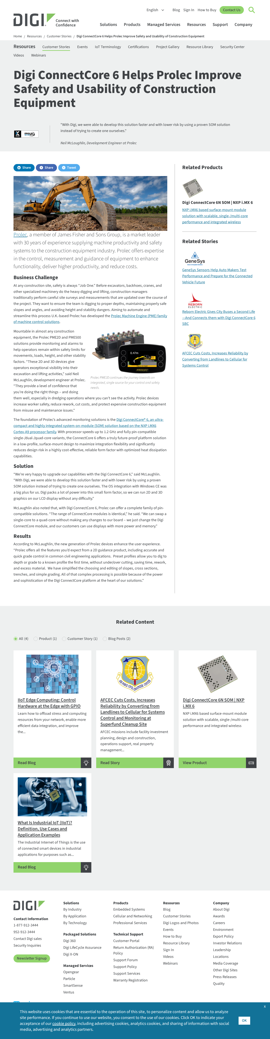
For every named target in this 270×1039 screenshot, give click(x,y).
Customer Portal (126, 940)
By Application (74, 916)
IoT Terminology (108, 47)
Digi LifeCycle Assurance (82, 947)
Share (26, 167)
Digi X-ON (70, 954)
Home (18, 36)
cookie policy (63, 1024)
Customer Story (82, 638)
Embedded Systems (129, 909)
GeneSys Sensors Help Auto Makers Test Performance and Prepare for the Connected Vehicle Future (217, 276)
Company (243, 24)
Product (48, 638)
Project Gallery (167, 47)
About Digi (221, 909)
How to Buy (207, 10)
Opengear (71, 972)
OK (244, 1020)
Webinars (38, 55)
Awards (219, 916)
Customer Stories (59, 36)
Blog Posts (119, 638)
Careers (219, 923)
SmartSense (73, 985)
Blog (176, 10)
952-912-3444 (24, 932)
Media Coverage (225, 963)
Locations (221, 956)
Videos (19, 55)
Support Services (126, 973)
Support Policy (125, 966)
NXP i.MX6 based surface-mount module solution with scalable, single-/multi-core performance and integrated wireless (215, 216)
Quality (218, 983)
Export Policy (223, 936)
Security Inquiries (27, 945)
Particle (69, 978)
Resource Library (199, 47)
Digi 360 (69, 940)
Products (132, 24)
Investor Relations (227, 943)
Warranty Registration (130, 980)
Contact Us (231, 10)
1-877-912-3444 (26, 925)
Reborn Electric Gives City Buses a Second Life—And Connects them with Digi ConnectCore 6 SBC (218, 318)
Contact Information (31, 919)
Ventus (68, 992)
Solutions (108, 24)
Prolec (20, 234)
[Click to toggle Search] (251, 10)
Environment (223, 929)
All (23, 638)
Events (82, 47)
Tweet (71, 167)
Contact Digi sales (28, 938)
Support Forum (125, 960)
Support (220, 24)
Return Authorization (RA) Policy (133, 950)
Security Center (232, 47)
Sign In (188, 10)
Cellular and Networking (132, 916)
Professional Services (130, 923)
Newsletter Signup (32, 958)
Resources (196, 24)
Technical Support (128, 934)
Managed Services (163, 24)
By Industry (72, 909)
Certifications (138, 47)
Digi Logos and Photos (181, 923)
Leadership (222, 950)
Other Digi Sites (225, 970)
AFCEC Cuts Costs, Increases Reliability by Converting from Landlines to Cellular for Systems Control (215, 359)
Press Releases (225, 977)
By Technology (75, 923)
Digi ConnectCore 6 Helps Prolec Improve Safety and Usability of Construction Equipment (140, 36)
